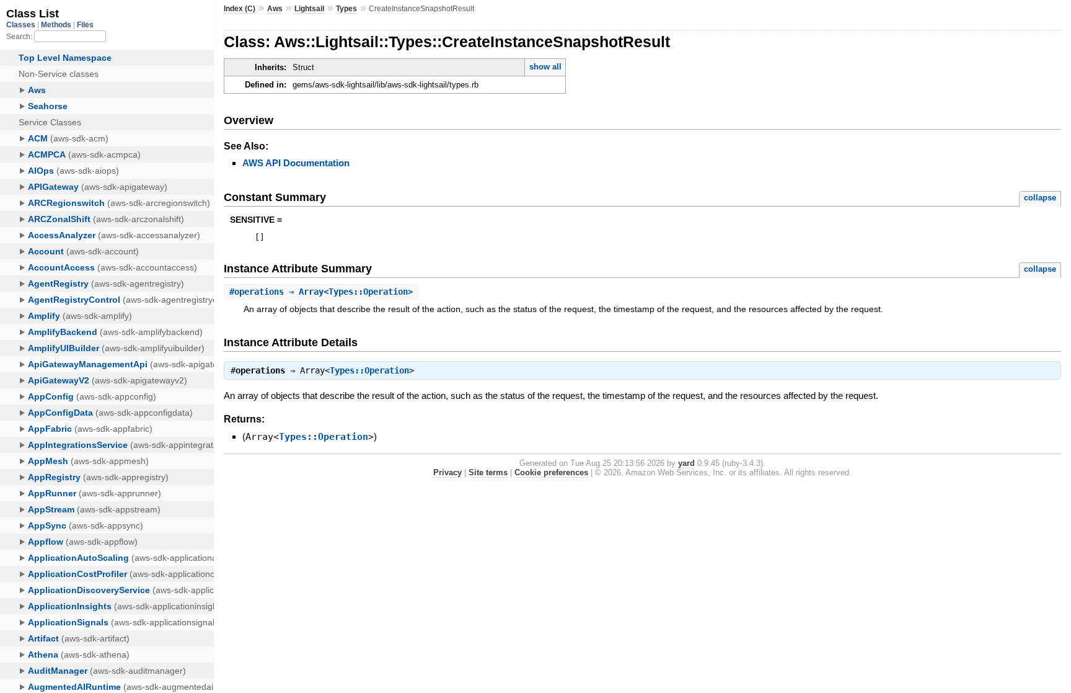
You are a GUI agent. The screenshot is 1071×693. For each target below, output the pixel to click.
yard (686, 463)
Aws (275, 8)
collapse (1040, 197)
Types (346, 8)
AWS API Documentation (296, 163)
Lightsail (309, 8)
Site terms (488, 472)
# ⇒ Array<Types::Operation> (321, 292)
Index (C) (239, 8)
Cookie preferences (551, 472)
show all (545, 66)
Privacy (447, 472)
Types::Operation (369, 370)
